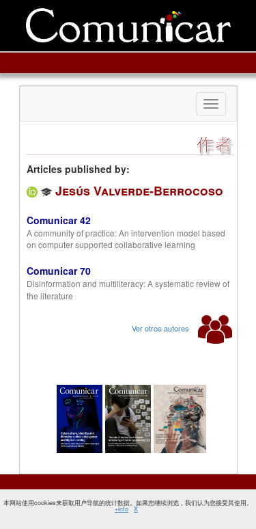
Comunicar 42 (59, 220)
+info (121, 508)
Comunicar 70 (59, 270)
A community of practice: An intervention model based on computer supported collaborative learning (126, 238)
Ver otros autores (161, 328)
